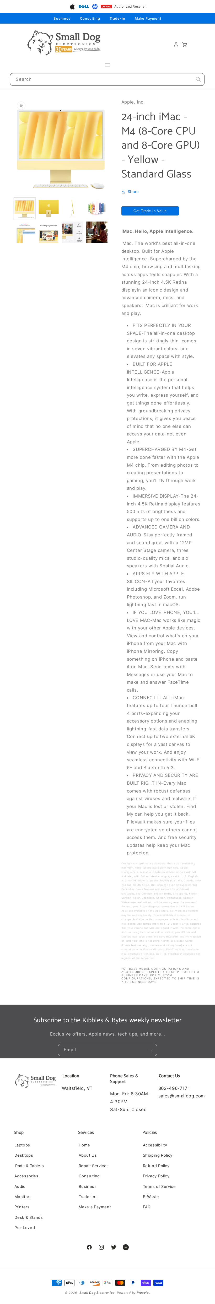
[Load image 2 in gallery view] (49, 208)
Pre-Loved (24, 1227)
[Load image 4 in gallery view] (97, 208)
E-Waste (151, 1196)
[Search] (198, 79)
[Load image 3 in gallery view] (73, 208)
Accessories (26, 1176)
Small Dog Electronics (96, 1293)
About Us (88, 1155)
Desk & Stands (28, 1217)
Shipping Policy (158, 1155)
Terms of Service (159, 1186)
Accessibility (155, 1145)
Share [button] (133, 191)
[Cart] (184, 44)
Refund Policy (156, 1165)
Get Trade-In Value (150, 211)
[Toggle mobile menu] (107, 65)
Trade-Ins (88, 1196)
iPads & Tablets (29, 1165)
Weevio (143, 1293)
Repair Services (94, 1165)
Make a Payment (95, 1207)
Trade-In (117, 18)
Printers (22, 1207)
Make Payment (148, 18)
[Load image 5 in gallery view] (24, 232)
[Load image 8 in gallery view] (97, 232)
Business (61, 18)
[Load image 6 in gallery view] (49, 232)
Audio (20, 1186)
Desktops (23, 1155)
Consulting (90, 18)
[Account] (176, 44)
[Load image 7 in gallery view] (73, 232)
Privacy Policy (156, 1176)
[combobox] (107, 79)
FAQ (147, 1207)
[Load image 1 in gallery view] (24, 208)
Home (84, 1145)
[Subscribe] (151, 1050)
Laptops (22, 1145)
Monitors (23, 1196)
